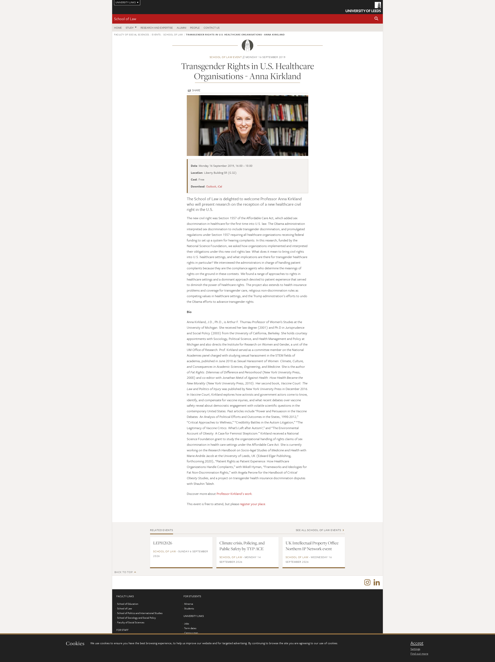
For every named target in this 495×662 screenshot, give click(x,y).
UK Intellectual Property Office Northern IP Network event (312, 546)
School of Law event (226, 57)
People (195, 28)
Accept (417, 643)
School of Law (125, 18)
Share (196, 90)
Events (156, 34)
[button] (376, 19)
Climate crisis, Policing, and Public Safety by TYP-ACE (242, 546)
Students (189, 608)
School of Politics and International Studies (139, 613)
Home (118, 28)
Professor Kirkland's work (234, 493)
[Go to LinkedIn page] (377, 582)
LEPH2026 (162, 543)
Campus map (191, 633)
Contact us (211, 28)
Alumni (181, 28)
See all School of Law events (318, 530)
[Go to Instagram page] (367, 582)
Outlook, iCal (214, 186)
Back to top (123, 572)
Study (130, 28)
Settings (415, 649)
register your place (252, 503)
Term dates (190, 628)
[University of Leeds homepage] (363, 7)
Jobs (186, 623)
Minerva (188, 604)
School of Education (127, 604)
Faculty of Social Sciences (131, 34)
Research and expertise (157, 28)
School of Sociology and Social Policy (136, 618)
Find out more (419, 653)
